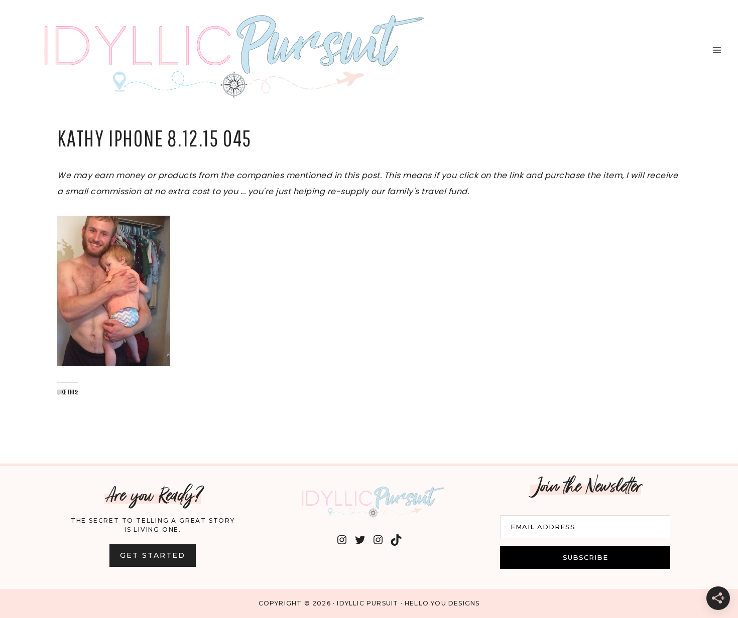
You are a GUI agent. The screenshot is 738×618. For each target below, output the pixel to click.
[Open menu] (716, 50)
